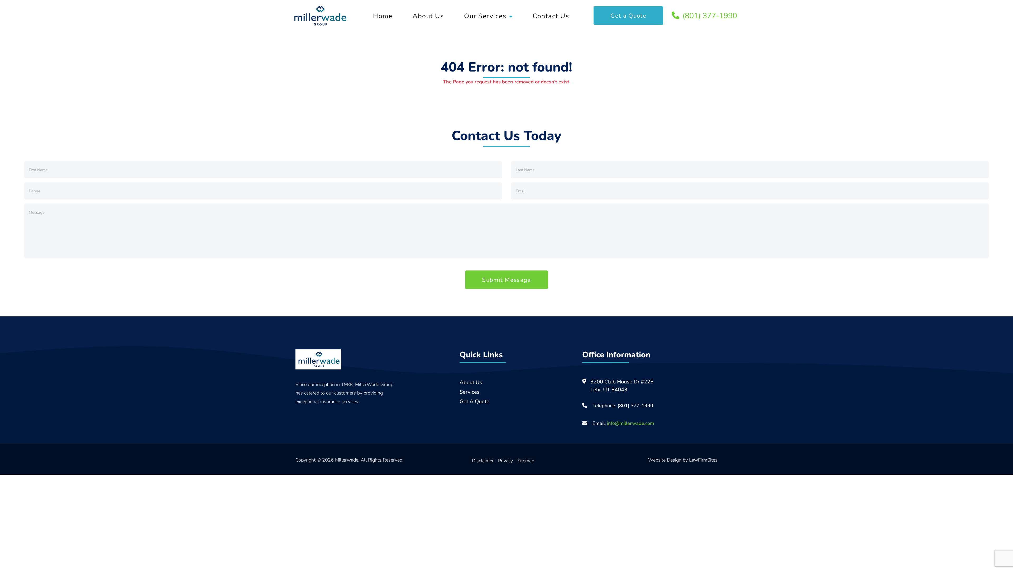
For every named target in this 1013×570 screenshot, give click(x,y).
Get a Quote (628, 15)
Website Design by (668, 460)
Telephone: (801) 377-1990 (622, 405)
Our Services (485, 15)
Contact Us (551, 15)
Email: (622, 423)
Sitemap (525, 460)
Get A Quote (474, 401)
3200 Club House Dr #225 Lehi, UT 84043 (621, 385)
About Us (428, 15)
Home (382, 15)
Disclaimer (483, 460)
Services (470, 391)
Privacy (505, 460)
